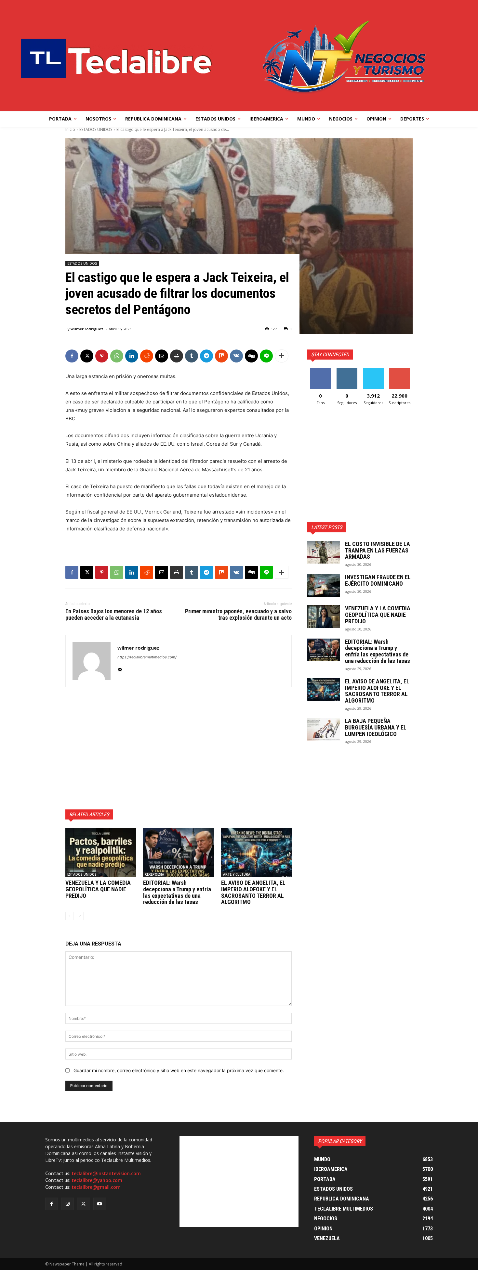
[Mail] (119, 668)
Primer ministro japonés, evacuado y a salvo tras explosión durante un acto (238, 614)
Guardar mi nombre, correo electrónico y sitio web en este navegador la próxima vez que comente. (178, 1070)
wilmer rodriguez (87, 328)
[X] (86, 355)
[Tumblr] (191, 355)
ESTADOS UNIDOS (95, 129)
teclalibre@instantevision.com (106, 1173)
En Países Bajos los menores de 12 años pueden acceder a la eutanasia (113, 614)
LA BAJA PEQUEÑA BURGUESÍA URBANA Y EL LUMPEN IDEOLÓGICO (375, 727)
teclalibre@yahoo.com (97, 1180)
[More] (281, 355)
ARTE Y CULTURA (236, 874)
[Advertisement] (178, 748)
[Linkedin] (131, 355)
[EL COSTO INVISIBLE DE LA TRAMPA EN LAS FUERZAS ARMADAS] (323, 552)
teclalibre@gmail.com (96, 1187)
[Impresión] (176, 355)
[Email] (161, 355)
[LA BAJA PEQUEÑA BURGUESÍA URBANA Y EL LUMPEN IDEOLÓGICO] (323, 729)
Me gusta (320, 370)
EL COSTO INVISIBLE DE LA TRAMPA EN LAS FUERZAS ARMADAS (377, 550)
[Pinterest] (101, 355)
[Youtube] (99, 1204)
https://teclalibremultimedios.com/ (147, 657)
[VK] (236, 355)
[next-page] (80, 916)
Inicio (70, 129)
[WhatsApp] (116, 355)
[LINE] (266, 355)
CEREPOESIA (154, 874)
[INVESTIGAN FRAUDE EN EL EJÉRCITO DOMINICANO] (323, 585)
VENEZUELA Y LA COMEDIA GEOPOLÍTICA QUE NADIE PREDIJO (98, 889)
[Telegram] (206, 355)
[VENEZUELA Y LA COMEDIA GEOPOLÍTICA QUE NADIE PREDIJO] (100, 852)
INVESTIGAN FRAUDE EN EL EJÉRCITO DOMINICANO (378, 580)
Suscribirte (399, 370)
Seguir (347, 370)
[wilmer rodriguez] (92, 661)
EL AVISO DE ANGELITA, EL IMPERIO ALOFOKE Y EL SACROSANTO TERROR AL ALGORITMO (253, 892)
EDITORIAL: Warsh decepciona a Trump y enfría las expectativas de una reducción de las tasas (177, 892)
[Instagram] (67, 1204)
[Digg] (251, 355)
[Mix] (221, 355)
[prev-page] (69, 916)
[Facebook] (71, 355)
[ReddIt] (146, 355)
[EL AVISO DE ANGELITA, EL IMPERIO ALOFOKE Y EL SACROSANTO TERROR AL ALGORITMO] (256, 852)
